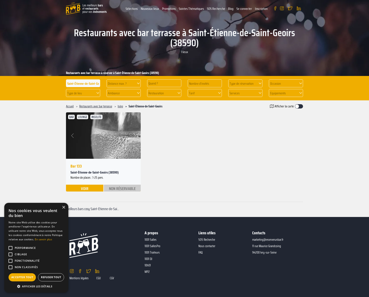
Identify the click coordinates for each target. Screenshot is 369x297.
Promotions (169, 8)
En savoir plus (43, 239)
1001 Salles (151, 239)
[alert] (36, 248)
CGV (112, 278)
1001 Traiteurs (152, 252)
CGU (98, 278)
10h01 (148, 265)
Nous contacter (206, 246)
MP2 (147, 271)
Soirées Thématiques (191, 8)
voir (84, 188)
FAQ (200, 252)
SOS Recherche (216, 8)
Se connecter (244, 8)
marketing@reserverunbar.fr (267, 239)
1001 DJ (148, 258)
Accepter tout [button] (22, 277)
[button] (124, 83)
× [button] (63, 207)
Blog (230, 8)
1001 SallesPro (152, 246)
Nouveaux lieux (150, 8)
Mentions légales (79, 278)
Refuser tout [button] (51, 277)
